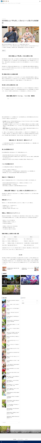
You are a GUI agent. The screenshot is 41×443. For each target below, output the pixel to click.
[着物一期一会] (5, 1)
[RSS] (1, 441)
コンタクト (26, 439)
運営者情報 (14, 439)
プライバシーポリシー (20, 439)
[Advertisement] (20, 10)
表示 (4, 50)
